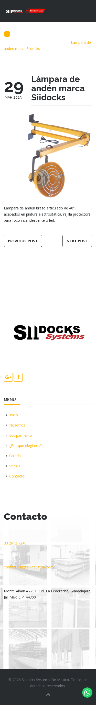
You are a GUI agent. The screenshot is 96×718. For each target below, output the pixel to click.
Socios (14, 465)
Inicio (13, 415)
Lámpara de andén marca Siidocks (58, 88)
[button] (87, 692)
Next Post (77, 240)
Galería (15, 455)
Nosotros (17, 425)
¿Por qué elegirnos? (25, 445)
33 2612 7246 (15, 543)
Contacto (17, 476)
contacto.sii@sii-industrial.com (29, 567)
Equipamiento (20, 435)
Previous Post (23, 240)
